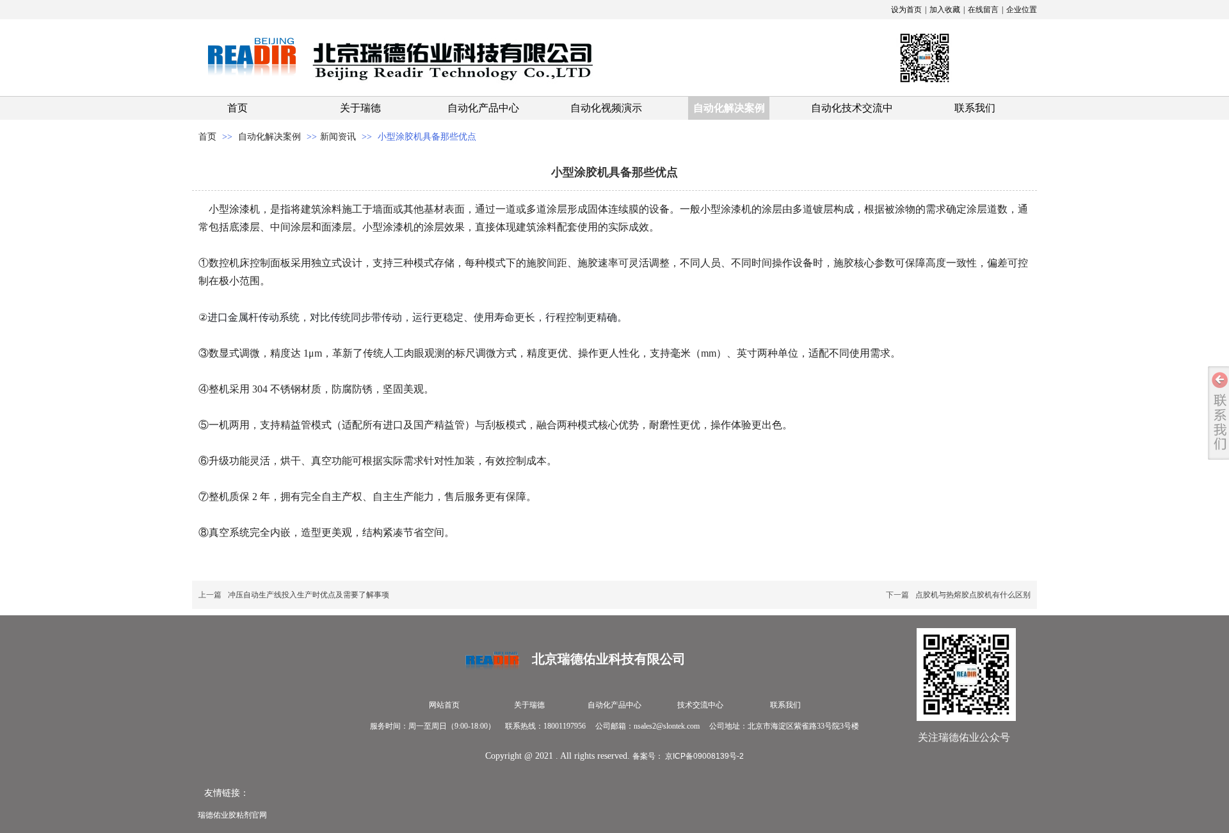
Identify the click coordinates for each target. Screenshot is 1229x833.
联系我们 (785, 704)
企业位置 (1021, 9)
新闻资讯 (338, 137)
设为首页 (906, 9)
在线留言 (983, 9)
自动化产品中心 (614, 704)
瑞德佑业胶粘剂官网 (232, 815)
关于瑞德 (529, 704)
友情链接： (226, 793)
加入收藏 (944, 9)
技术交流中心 (700, 704)
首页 (207, 137)
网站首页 (444, 704)
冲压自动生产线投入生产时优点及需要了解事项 (308, 594)
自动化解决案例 (270, 137)
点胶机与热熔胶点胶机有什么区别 (973, 594)
